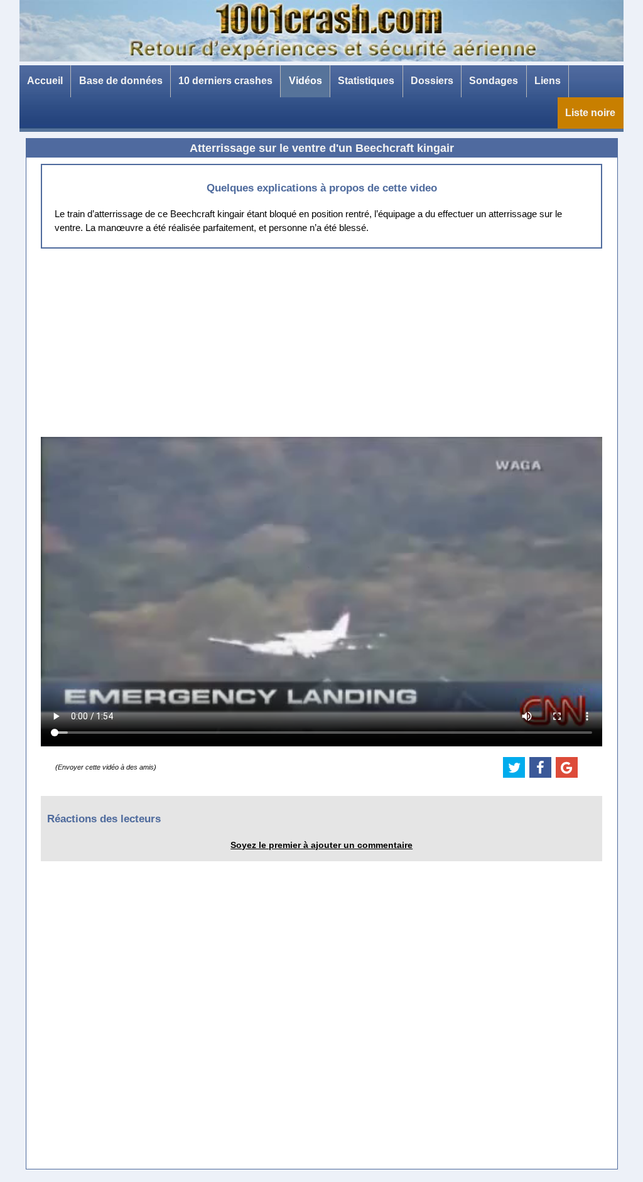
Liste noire (590, 112)
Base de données (121, 80)
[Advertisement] (321, 343)
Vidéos (305, 80)
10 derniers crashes (225, 80)
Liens (547, 80)
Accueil (45, 80)
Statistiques (366, 80)
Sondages (493, 80)
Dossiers (432, 80)
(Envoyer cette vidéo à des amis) (105, 767)
